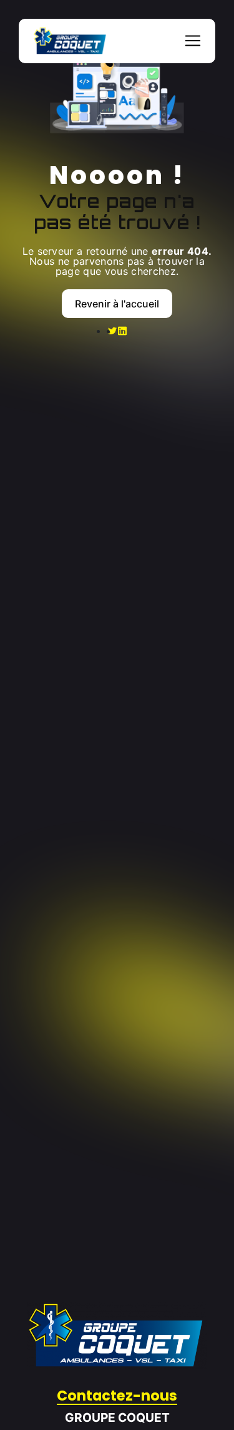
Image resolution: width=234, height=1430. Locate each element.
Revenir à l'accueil (117, 303)
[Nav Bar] (192, 40)
